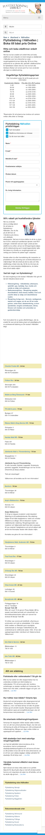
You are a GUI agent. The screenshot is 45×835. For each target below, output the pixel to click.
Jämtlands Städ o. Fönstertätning (17, 451)
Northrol (8, 486)
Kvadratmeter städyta (14, 166)
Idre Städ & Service (12, 642)
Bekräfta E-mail (12, 159)
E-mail (8, 151)
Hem (5, 37)
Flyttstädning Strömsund (13, 814)
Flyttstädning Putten (12, 796)
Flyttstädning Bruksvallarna (14, 825)
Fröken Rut (9, 380)
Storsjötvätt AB (10, 599)
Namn (8, 143)
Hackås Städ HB (11, 437)
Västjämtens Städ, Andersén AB (17, 542)
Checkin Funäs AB (12, 366)
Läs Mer (13, 691)
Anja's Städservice (12, 500)
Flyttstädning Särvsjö (12, 787)
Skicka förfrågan (22, 207)
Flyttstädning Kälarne (12, 816)
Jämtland (14, 37)
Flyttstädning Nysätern (13, 793)
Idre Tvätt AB (10, 656)
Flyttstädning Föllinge (12, 819)
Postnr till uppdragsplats (15, 182)
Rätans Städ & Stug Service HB (16, 423)
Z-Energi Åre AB (11, 571)
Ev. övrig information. (14, 190)
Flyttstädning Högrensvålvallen (15, 790)
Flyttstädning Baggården (13, 799)
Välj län (11, 26)
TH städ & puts (10, 409)
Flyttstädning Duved (12, 822)
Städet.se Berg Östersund (14, 394)
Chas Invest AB (10, 585)
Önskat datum (11, 174)
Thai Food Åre (10, 556)
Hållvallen (25, 37)
